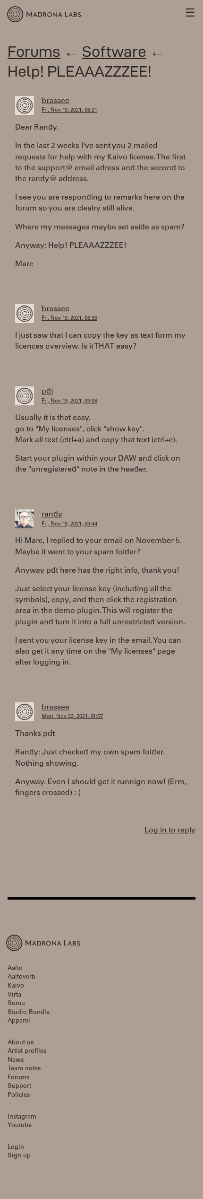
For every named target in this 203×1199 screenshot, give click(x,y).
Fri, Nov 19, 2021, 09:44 (69, 524)
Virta (14, 995)
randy (52, 514)
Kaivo (16, 986)
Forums (34, 51)
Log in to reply (169, 830)
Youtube (20, 1126)
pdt (47, 391)
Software (114, 51)
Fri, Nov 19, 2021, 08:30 (69, 318)
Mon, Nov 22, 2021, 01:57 (72, 716)
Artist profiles (27, 1052)
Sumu (16, 1004)
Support (19, 1087)
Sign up (19, 1156)
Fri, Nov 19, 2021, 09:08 (69, 401)
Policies (19, 1096)
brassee (55, 101)
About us (21, 1043)
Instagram (22, 1117)
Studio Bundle (29, 1013)
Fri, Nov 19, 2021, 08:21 (69, 110)
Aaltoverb (21, 977)
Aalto (15, 969)
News (16, 1061)
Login (16, 1148)
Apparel (19, 1021)
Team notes (24, 1069)
